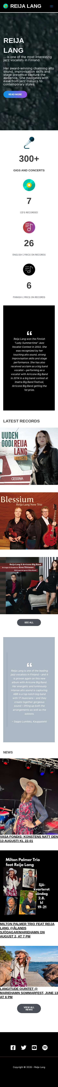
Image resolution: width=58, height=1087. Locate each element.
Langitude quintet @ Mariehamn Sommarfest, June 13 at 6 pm (29, 993)
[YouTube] (34, 1047)
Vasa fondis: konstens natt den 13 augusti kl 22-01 (29, 839)
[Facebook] (13, 1047)
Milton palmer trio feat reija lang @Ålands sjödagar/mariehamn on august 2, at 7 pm (27, 930)
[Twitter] (23, 1047)
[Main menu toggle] (51, 6)
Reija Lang (25, 6)
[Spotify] (45, 1047)
